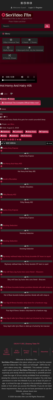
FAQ (35, 352)
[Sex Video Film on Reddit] (28, 3)
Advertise (44, 352)
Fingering (44, 131)
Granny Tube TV (32, 344)
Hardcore (6, 131)
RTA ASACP (16, 351)
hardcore (15, 135)
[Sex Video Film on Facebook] (22, 3)
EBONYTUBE (19, 344)
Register (39, 8)
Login (30, 8)
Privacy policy (26, 351)
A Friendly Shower (9, 58)
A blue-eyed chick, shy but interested (29, 50)
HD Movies (27, 135)
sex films (10, 124)
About (4, 99)
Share (12, 99)
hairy (4, 135)
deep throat (32, 131)
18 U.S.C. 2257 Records (6, 351)
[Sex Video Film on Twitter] (25, 3)
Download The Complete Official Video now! (21, 103)
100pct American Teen (11, 42)
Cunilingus (18, 131)
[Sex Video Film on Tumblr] (31, 3)
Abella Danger (8, 50)
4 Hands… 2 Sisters (29, 42)
